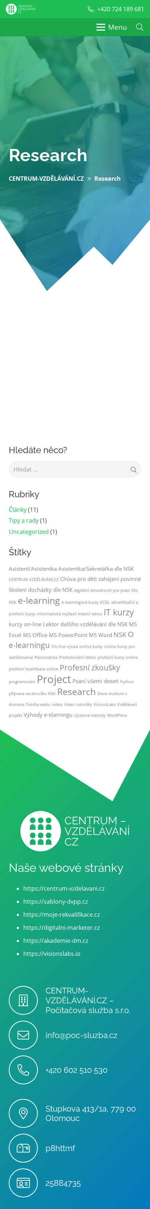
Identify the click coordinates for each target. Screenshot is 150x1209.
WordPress (117, 715)
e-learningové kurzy (80, 602)
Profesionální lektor (77, 657)
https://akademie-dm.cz (55, 941)
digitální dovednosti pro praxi (102, 590)
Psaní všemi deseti (95, 681)
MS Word (100, 635)
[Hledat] (140, 27)
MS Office (35, 635)
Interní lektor (90, 613)
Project (54, 679)
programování (22, 681)
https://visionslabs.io (51, 954)
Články (18, 510)
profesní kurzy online (118, 657)
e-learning (39, 600)
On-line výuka (64, 646)
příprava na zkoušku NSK (32, 693)
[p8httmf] (27, 1148)
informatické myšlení (56, 613)
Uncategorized (29, 532)
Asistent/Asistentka (33, 568)
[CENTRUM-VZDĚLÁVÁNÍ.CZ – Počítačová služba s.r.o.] (27, 1000)
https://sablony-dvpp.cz (55, 901)
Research (76, 692)
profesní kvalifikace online (33, 669)
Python (127, 681)
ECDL (105, 602)
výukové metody (90, 715)
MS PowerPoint (68, 635)
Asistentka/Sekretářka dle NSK (96, 568)
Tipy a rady (24, 520)
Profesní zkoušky (90, 667)
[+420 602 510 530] (27, 1069)
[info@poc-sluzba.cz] (27, 1035)
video (57, 704)
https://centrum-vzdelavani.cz (63, 888)
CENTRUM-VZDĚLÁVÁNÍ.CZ (34, 579)
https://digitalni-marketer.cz (61, 928)
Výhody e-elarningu (48, 714)
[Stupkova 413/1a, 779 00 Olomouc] (27, 1113)
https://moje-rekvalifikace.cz (61, 915)
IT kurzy (119, 612)
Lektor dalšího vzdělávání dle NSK (85, 624)
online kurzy (91, 646)
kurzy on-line (25, 624)
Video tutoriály (78, 704)
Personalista (46, 657)
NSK (120, 634)
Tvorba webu (38, 704)
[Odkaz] (20, 9)
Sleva (102, 693)
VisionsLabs (105, 704)
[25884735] (27, 1182)
